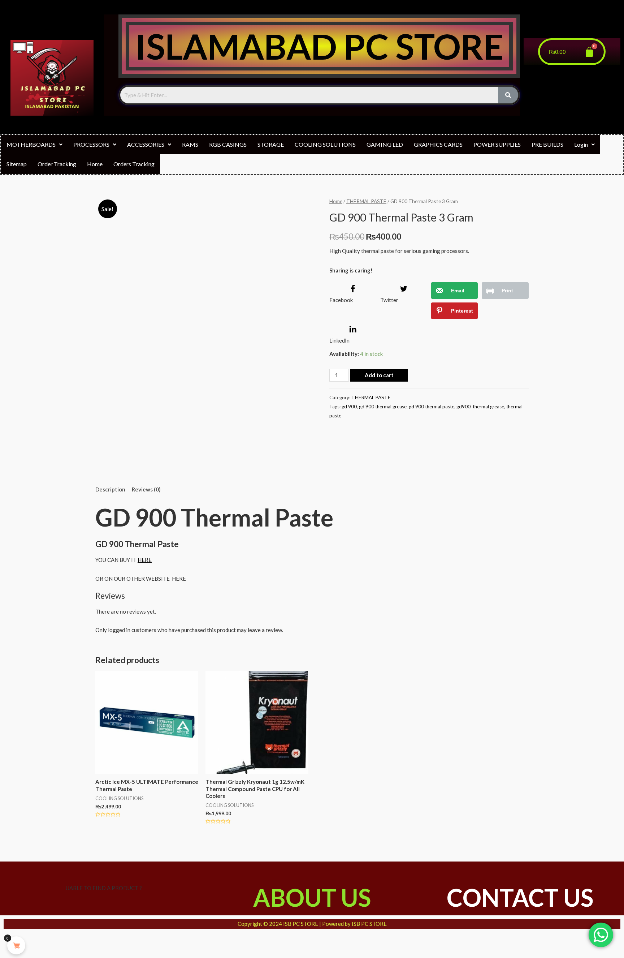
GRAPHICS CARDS (438, 144)
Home (95, 163)
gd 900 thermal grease (383, 406)
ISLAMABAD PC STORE (319, 46)
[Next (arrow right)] (28, 952)
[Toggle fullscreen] (47, 939)
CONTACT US (520, 897)
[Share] (28, 939)
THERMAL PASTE (366, 201)
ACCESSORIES (145, 144)
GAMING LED (385, 144)
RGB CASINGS (228, 144)
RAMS (190, 144)
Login (581, 144)
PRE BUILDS (547, 144)
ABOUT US (312, 897)
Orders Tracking (134, 163)
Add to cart (379, 375)
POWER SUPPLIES (497, 144)
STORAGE (270, 144)
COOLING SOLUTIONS (325, 144)
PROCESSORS (91, 144)
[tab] (110, 490)
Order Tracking (57, 163)
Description (110, 489)
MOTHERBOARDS (31, 144)
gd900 (463, 406)
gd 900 (349, 406)
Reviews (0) (146, 489)
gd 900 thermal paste (431, 406)
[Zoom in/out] (66, 939)
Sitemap (16, 163)
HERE (145, 560)
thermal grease (488, 406)
